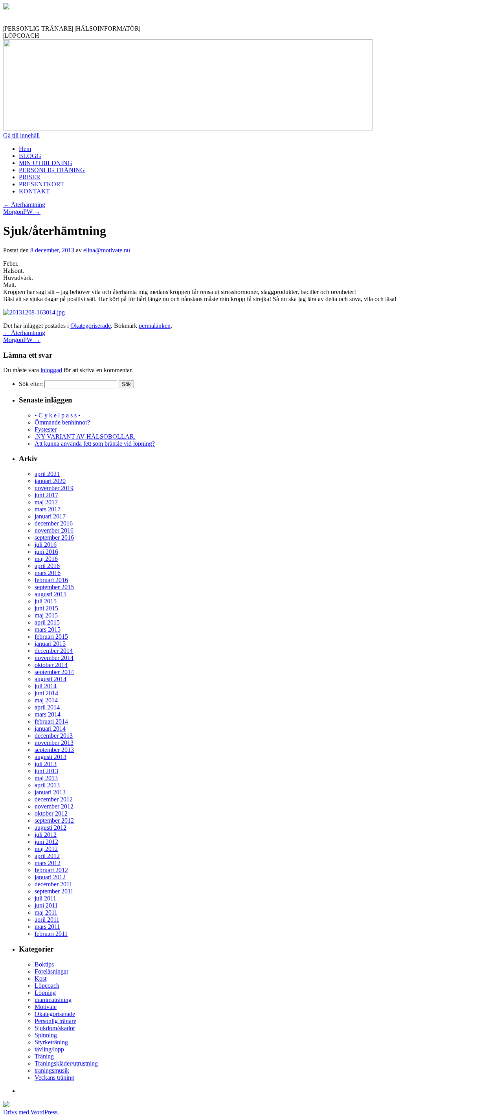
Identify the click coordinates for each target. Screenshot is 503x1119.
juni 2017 (46, 495)
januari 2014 (50, 728)
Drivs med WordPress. (31, 1112)
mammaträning (53, 999)
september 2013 (54, 749)
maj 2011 (46, 912)
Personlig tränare (55, 1021)
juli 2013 (46, 764)
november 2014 (54, 657)
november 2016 (54, 530)
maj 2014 (46, 700)
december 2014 (54, 650)
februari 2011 (51, 933)
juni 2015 (46, 608)
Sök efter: (31, 383)
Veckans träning (54, 1077)
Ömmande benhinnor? (62, 422)
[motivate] (6, 7)
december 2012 (54, 799)
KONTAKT (34, 191)
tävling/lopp (49, 1049)
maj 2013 (46, 778)
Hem (25, 148)
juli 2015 (46, 601)
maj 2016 (46, 558)
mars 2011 (47, 926)
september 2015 (54, 587)
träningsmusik (52, 1070)
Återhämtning (24, 204)
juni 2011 (46, 905)
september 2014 (54, 672)
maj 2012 (46, 848)
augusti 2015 (50, 594)
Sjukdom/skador (55, 1028)
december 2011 (53, 884)
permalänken (155, 325)
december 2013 (54, 735)
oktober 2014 (51, 664)
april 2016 (47, 565)
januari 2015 (50, 643)
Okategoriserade (90, 325)
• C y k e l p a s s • (58, 415)
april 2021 (47, 473)
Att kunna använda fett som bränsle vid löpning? (95, 443)
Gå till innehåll (21, 135)
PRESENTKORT (41, 184)
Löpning (45, 992)
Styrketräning (51, 1042)
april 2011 (47, 919)
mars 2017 (48, 509)
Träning (44, 1056)
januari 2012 (50, 877)
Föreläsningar (51, 971)
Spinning (46, 1035)
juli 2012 (46, 834)
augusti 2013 (50, 756)
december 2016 (54, 523)
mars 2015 (48, 629)
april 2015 (47, 622)
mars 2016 (48, 573)
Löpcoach (47, 985)
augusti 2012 (50, 827)
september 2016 (54, 537)
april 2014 (47, 707)
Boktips (44, 964)
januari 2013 (50, 792)
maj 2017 (46, 502)
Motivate (46, 1006)
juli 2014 (46, 686)
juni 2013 (46, 771)
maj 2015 (46, 615)
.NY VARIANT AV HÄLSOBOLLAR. (85, 436)
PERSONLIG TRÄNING (52, 170)
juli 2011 (45, 898)
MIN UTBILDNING (45, 163)
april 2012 (47, 856)
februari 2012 (51, 870)
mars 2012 (48, 863)
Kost (40, 978)
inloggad (51, 370)
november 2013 (54, 742)
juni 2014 (46, 693)
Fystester (46, 429)
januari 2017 (50, 516)
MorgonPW (21, 211)
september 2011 (54, 891)
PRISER (29, 177)
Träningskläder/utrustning (66, 1063)
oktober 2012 (51, 813)
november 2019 (54, 488)
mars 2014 (48, 714)
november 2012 (54, 806)
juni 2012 (46, 841)
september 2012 (54, 820)
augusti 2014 (50, 679)
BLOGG (30, 156)
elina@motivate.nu (106, 250)
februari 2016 (51, 580)
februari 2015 (51, 636)
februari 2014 (51, 721)
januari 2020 (50, 481)
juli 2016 (46, 544)
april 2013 (47, 785)
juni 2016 (46, 551)
